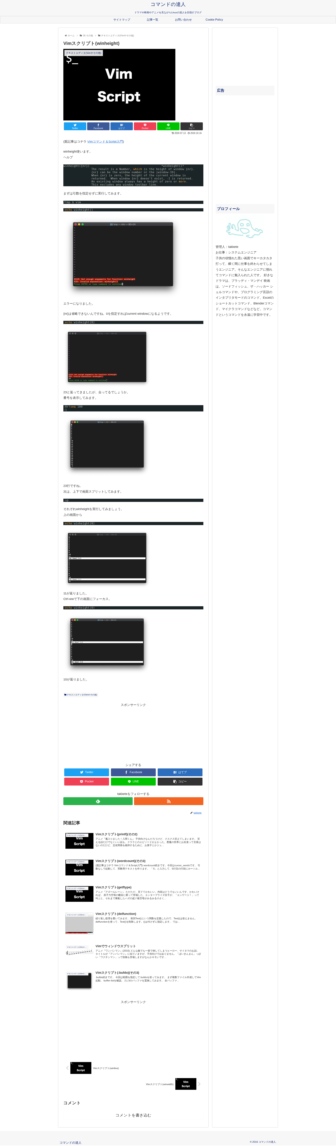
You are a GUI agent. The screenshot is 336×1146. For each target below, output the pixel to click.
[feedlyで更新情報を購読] (98, 801)
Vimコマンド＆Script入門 (105, 141)
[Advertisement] (133, 732)
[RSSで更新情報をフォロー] (168, 801)
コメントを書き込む (133, 1115)
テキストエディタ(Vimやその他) (81, 695)
